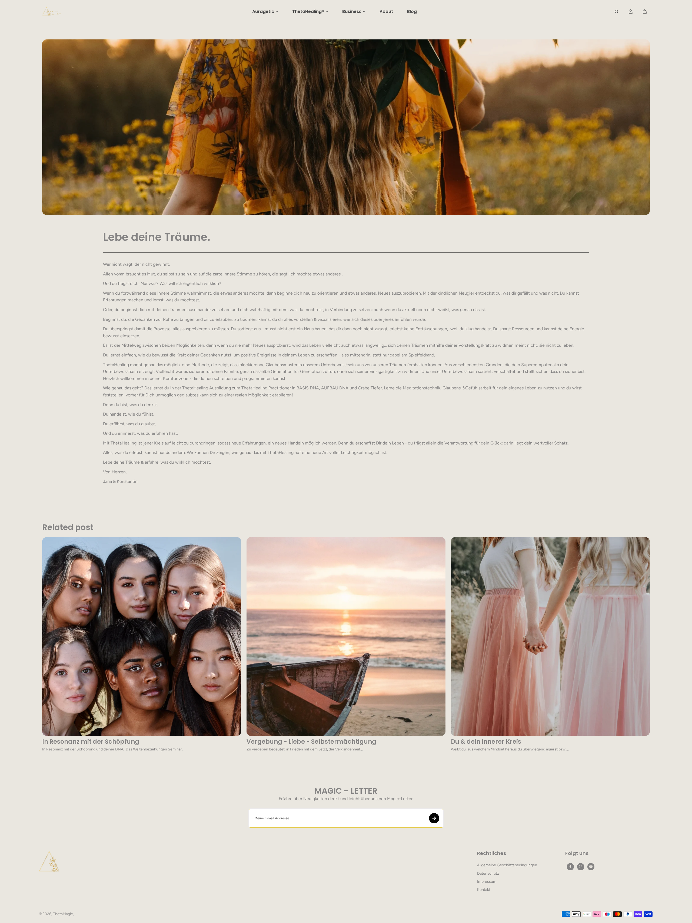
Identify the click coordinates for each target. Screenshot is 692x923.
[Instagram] (580, 866)
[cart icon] (645, 11)
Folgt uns (576, 854)
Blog (412, 11)
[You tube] (591, 866)
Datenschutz (488, 873)
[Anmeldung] (631, 11)
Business (351, 11)
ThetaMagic (63, 914)
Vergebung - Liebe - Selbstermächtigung (311, 742)
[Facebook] (570, 866)
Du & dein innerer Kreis (486, 742)
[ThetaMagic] (51, 11)
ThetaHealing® (308, 11)
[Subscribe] (434, 818)
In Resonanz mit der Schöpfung (90, 742)
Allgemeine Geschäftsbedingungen (507, 865)
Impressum (486, 881)
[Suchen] (616, 11)
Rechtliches (491, 854)
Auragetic (263, 11)
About (386, 11)
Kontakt (483, 889)
